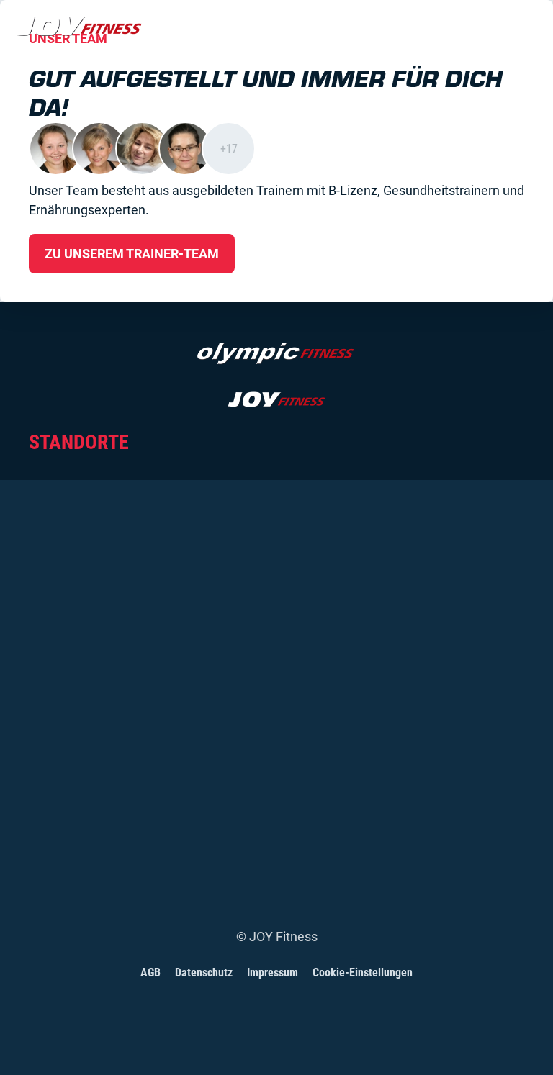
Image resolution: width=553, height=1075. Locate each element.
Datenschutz (204, 972)
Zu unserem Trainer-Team (132, 253)
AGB (150, 972)
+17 (229, 148)
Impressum (272, 972)
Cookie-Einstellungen (363, 972)
